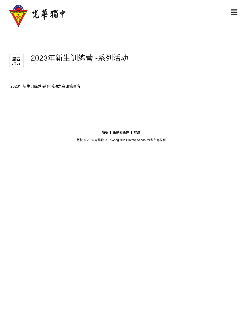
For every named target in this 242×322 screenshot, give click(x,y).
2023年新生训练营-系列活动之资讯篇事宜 (45, 86)
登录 (137, 132)
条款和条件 (121, 132)
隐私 (105, 132)
